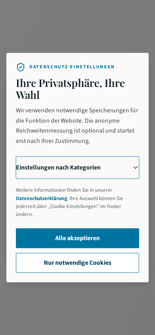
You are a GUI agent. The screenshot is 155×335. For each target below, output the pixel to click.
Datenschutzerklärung (41, 198)
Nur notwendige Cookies (77, 262)
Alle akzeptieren (77, 238)
